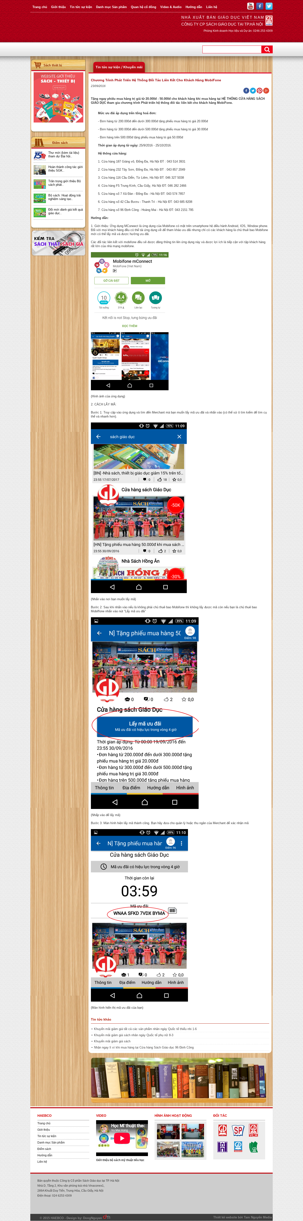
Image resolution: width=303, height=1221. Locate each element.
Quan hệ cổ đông (143, 7)
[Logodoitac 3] (253, 1152)
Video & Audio (171, 7)
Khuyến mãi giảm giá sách (112, 1041)
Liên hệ (211, 7)
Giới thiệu (58, 7)
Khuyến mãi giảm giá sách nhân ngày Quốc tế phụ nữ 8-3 (133, 1035)
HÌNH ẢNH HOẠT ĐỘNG (173, 1115)
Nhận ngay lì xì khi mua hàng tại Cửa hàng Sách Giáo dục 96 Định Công (144, 1047)
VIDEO (101, 1115)
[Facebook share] (246, 92)
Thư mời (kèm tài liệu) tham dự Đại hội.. (63, 154)
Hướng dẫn (194, 7)
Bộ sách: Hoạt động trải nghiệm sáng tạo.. (64, 197)
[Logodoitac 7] (253, 1135)
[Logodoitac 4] (238, 1152)
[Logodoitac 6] (222, 1152)
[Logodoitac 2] (238, 1135)
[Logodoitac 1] (222, 1135)
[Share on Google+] (266, 92)
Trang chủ (39, 7)
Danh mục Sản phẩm (111, 7)
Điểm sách (44, 1149)
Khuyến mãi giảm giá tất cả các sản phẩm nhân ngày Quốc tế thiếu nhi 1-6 (145, 1029)
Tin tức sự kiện (81, 7)
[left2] (58, 121)
